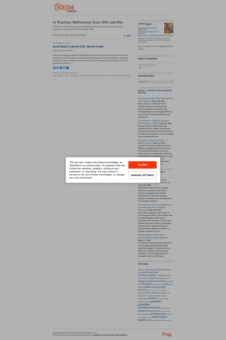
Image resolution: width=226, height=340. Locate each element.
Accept (142, 165)
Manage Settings (142, 175)
